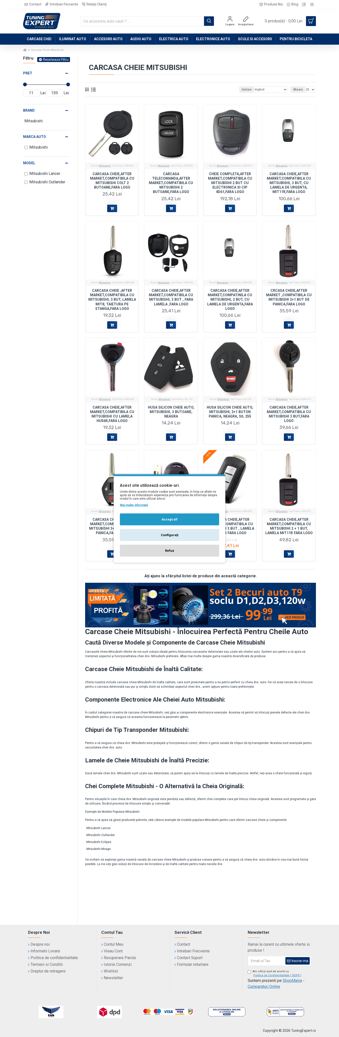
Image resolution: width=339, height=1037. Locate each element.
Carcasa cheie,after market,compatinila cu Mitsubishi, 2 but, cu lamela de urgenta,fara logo (230, 300)
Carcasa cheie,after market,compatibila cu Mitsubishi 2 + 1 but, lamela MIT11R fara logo (289, 526)
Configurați (169, 535)
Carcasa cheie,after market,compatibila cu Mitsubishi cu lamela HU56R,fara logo (112, 414)
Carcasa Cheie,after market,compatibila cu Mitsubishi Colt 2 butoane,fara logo (112, 181)
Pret (27, 73)
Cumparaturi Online (264, 986)
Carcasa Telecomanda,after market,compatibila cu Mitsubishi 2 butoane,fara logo (171, 183)
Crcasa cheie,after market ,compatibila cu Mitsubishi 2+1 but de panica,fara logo (289, 297)
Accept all (169, 519)
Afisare (298, 89)
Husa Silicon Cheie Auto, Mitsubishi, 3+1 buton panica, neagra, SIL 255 (230, 411)
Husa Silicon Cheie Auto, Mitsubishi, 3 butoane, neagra (171, 411)
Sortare (247, 89)
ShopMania (292, 980)
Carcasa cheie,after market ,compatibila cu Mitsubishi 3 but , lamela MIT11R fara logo (230, 526)
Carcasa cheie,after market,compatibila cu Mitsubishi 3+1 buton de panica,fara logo (112, 526)
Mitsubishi (105, 165)
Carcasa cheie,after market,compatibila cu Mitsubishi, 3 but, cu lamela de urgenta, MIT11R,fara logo (289, 183)
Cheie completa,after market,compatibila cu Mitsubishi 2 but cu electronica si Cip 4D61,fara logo (230, 183)
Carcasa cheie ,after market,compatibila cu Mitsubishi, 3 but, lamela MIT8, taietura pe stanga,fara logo (112, 300)
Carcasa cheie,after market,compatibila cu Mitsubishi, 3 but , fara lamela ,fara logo (171, 297)
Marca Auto (34, 137)
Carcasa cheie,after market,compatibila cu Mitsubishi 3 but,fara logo (289, 414)
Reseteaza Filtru (55, 60)
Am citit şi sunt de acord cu (277, 973)
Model (29, 163)
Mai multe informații (134, 505)
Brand (29, 110)
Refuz (169, 550)
